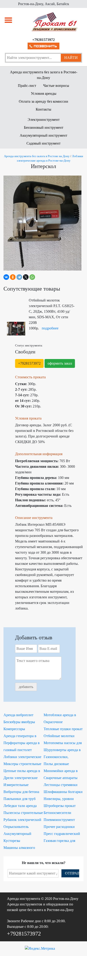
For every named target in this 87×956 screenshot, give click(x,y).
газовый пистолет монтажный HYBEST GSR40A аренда (20, 750)
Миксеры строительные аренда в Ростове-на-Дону (22, 764)
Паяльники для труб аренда (19, 799)
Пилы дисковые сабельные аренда (58, 764)
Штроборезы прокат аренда (60, 806)
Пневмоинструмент (59, 820)
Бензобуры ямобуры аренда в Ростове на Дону (19, 722)
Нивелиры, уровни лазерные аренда (59, 799)
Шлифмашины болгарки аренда (63, 792)
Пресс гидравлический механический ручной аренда (62, 834)
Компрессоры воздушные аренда (18, 729)
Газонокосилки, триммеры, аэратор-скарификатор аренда (60, 757)
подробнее (50, 328)
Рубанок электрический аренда (22, 820)
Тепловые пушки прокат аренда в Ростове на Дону (63, 729)
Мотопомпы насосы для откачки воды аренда (63, 743)
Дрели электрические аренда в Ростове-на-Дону (20, 778)
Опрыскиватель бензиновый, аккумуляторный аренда (22, 827)
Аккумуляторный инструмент (43, 135)
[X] (26, 277)
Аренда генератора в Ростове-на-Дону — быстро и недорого (19, 736)
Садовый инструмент (43, 143)
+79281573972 (29, 363)
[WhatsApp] (32, 277)
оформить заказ (60, 363)
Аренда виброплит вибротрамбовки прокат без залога (22, 715)
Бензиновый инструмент (43, 127)
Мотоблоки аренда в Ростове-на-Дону (60, 715)
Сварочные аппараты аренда (60, 778)
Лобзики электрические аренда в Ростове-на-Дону (22, 757)
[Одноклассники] (13, 277)
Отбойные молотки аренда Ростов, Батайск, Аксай (62, 736)
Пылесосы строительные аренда (23, 813)
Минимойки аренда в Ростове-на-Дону (61, 771)
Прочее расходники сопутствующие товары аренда (62, 827)
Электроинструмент (44, 120)
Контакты (43, 109)
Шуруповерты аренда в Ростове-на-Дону (62, 750)
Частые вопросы (56, 86)
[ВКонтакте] (6, 277)
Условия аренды (43, 93)
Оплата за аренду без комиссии (43, 101)
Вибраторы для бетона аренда (21, 792)
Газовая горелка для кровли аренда (59, 841)
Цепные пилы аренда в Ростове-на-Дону (21, 771)
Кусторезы (11, 841)
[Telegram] (19, 277)
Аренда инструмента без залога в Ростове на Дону (37, 156)
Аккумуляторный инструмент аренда (18, 834)
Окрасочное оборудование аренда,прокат (55, 722)
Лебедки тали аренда (20, 806)
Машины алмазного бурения (19, 848)
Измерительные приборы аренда (16, 785)
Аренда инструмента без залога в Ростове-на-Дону (43, 75)
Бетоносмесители (57, 813)
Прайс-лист (27, 86)
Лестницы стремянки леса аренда (60, 785)
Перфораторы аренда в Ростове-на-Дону (21, 743)
